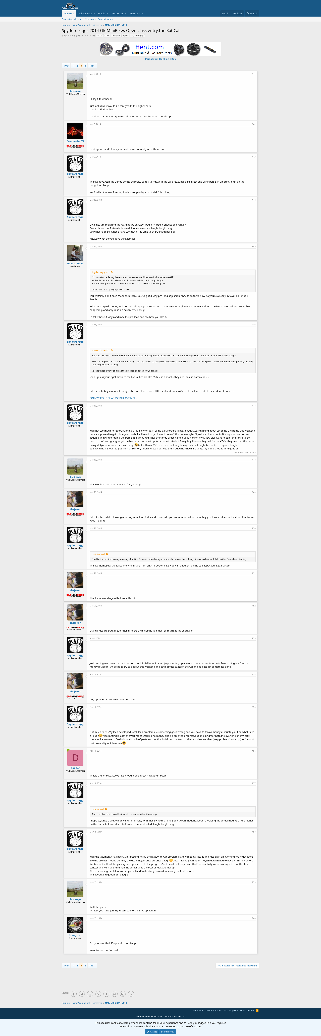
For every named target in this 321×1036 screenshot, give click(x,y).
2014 (99, 35)
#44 (254, 199)
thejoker (75, 509)
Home (250, 1010)
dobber (75, 767)
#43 (254, 156)
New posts (90, 19)
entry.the (116, 35)
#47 (254, 405)
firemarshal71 (75, 141)
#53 (254, 638)
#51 (254, 573)
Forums (69, 13)
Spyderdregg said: (101, 272)
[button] (94, 13)
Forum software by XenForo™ (160, 1016)
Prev (66, 65)
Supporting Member (72, 19)
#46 (254, 324)
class (106, 35)
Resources (117, 13)
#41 (254, 74)
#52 (254, 605)
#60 (254, 918)
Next (91, 65)
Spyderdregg (70, 35)
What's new (85, 13)
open (125, 35)
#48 (254, 459)
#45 (254, 246)
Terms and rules (214, 1010)
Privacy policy (231, 1010)
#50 (254, 528)
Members (135, 13)
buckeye (75, 91)
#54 (254, 674)
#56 (254, 750)
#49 (254, 492)
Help (242, 1010)
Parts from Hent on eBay (160, 59)
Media (101, 13)
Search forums (105, 19)
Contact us (198, 1010)
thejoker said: (98, 554)
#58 (254, 831)
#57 (254, 783)
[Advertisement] (173, 86)
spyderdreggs (137, 35)
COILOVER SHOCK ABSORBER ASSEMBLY (113, 398)
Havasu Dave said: (101, 350)
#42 (254, 124)
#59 (254, 882)
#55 (254, 707)
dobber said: (98, 809)
